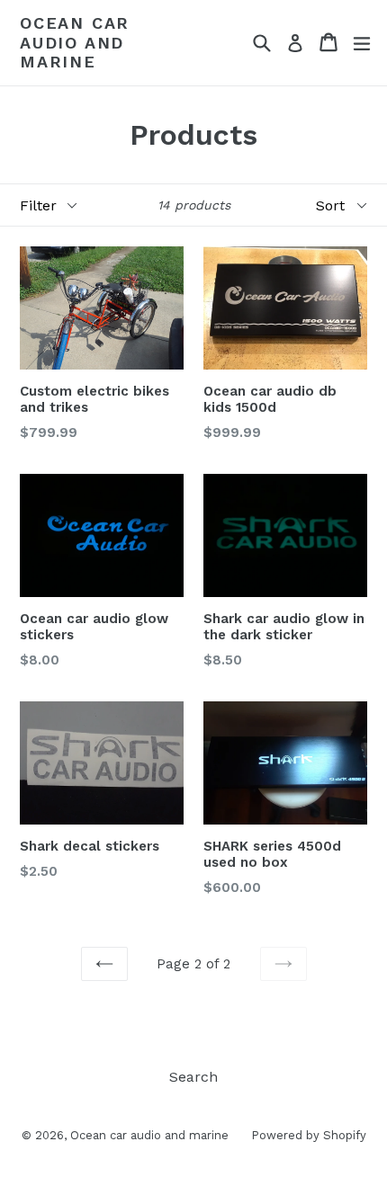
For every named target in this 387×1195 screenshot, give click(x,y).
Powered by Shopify (308, 1135)
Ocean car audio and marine (75, 42)
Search (193, 1076)
